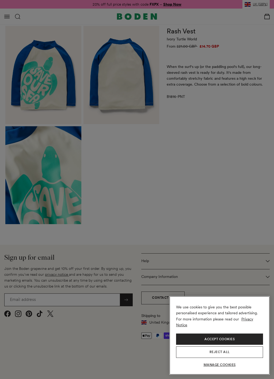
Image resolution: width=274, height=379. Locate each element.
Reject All (220, 352)
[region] (219, 335)
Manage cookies (220, 365)
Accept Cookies (219, 339)
